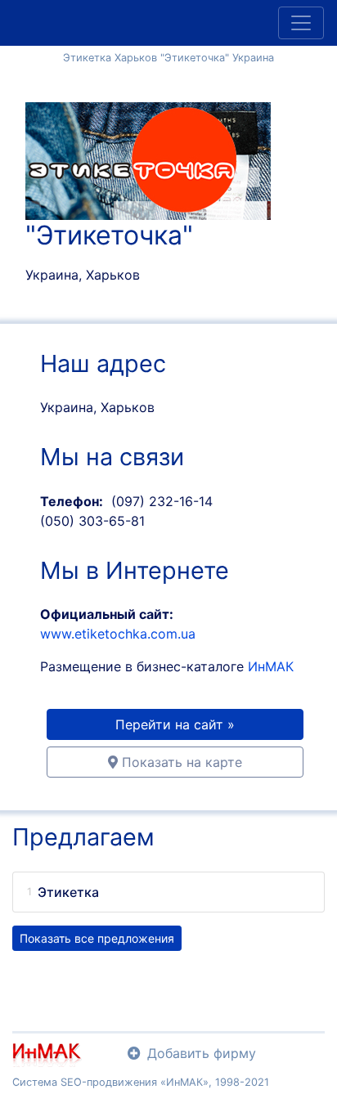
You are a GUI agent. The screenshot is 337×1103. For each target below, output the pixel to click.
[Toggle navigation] (301, 23)
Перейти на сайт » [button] (175, 724)
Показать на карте (180, 762)
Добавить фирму (201, 1053)
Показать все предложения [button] (97, 938)
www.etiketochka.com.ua (117, 633)
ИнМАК (271, 666)
